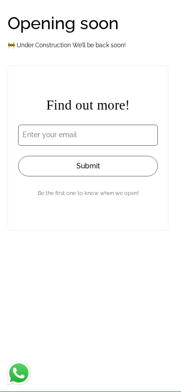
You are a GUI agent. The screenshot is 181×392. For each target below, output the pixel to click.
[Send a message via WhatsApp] (19, 373)
